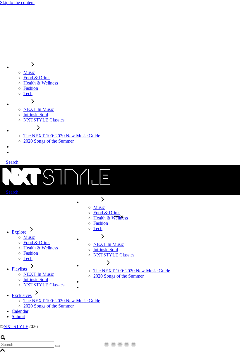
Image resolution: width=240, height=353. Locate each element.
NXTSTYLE (16, 326)
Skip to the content (17, 2)
